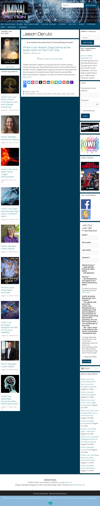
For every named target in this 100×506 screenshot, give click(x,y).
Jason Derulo (47, 94)
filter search (91, 24)
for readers (23, 27)
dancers (39, 94)
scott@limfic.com (65, 482)
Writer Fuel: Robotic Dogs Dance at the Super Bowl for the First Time (47, 49)
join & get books (10, 24)
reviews (81, 24)
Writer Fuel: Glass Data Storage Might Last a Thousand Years (90, 413)
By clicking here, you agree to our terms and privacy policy (89, 282)
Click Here (86, 292)
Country (86, 258)
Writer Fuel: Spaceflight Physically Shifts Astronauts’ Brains (90, 457)
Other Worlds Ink (78, 485)
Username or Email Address (88, 89)
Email (85, 235)
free (70, 24)
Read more (27, 77)
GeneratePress (61, 494)
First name (86, 242)
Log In (85, 116)
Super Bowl (70, 94)
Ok (50, 503)
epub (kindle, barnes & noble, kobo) (88, 269)
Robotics (28, 92)
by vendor (62, 24)
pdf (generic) (88, 273)
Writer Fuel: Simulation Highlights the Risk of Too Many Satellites (9, 327)
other (2, 27)
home (2, 24)
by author (45, 24)
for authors (12, 27)
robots (64, 94)
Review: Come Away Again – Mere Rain (7, 290)
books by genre (33, 24)
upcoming (20, 24)
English (87, 368)
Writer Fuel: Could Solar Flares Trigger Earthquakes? (88, 402)
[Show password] (97, 105)
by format (52, 24)
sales (25, 24)
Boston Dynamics (30, 94)
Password (84, 100)
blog (74, 24)
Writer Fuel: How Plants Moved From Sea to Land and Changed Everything (9, 102)
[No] (98, 501)
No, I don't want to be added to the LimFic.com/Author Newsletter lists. (89, 330)
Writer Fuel (35, 92)
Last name (86, 250)
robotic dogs (56, 94)
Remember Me (88, 110)
